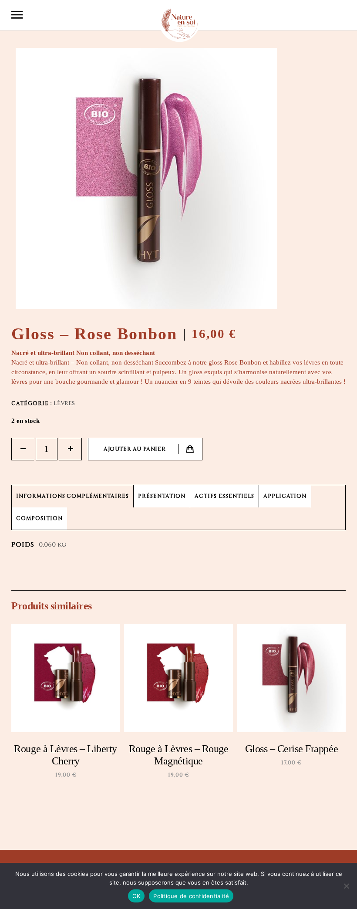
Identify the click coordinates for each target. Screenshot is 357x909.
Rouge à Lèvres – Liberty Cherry (65, 755)
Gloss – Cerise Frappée (291, 748)
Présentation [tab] (162, 496)
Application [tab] (285, 496)
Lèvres (64, 403)
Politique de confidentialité (191, 895)
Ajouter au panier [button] (69, 801)
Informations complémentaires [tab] (72, 496)
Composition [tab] (39, 518)
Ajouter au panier (134, 449)
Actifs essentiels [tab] (224, 496)
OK (136, 895)
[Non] (346, 886)
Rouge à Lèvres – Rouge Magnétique (178, 755)
